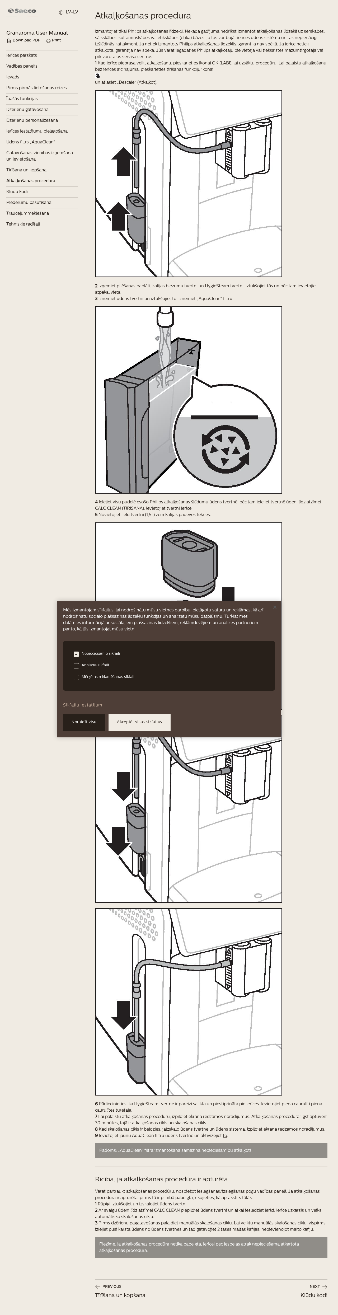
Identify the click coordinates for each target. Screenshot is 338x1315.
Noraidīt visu (84, 722)
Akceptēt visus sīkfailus (139, 722)
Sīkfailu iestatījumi (83, 705)
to (225, 1136)
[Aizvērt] (275, 607)
